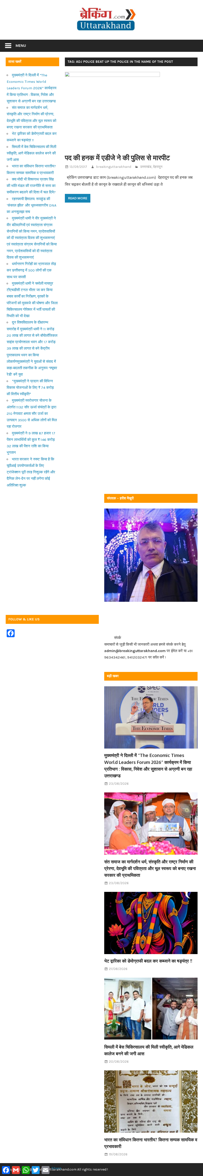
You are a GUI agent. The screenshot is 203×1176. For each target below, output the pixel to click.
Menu (21, 45)
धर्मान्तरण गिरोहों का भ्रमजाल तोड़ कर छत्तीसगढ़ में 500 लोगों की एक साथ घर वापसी (31, 270)
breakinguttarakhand (113, 167)
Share (56, 1168)
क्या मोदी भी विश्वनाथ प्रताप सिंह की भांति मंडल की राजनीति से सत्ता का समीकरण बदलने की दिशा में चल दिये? (31, 186)
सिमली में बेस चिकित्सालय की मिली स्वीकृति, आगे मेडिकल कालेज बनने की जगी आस (31, 153)
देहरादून (157, 167)
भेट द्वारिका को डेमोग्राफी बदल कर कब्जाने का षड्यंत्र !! (148, 961)
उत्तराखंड (146, 167)
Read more (77, 198)
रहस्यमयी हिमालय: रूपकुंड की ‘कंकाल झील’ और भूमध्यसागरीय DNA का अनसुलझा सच (31, 205)
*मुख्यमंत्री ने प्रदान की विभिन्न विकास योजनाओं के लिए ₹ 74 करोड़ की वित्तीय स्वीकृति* (30, 387)
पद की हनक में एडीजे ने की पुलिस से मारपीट (117, 157)
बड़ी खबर (113, 676)
